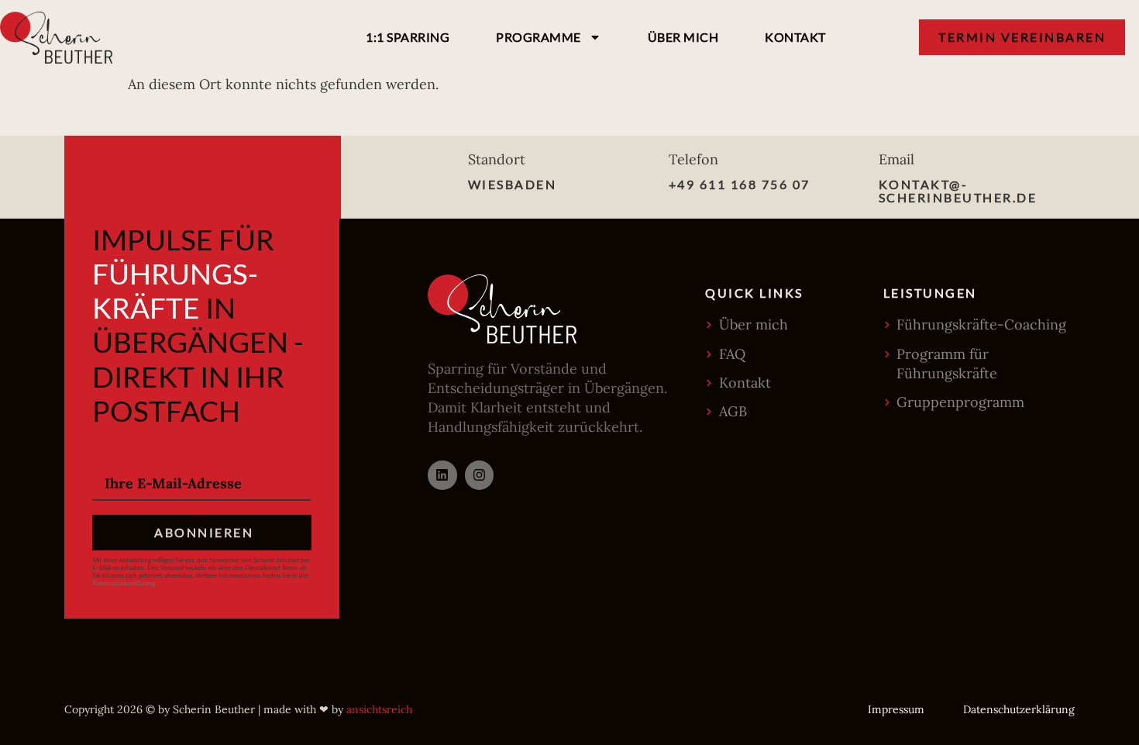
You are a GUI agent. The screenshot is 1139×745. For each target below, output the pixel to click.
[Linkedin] (442, 474)
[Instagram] (479, 474)
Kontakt (795, 36)
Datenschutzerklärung (123, 583)
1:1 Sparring (407, 36)
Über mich (683, 36)
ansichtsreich (379, 709)
